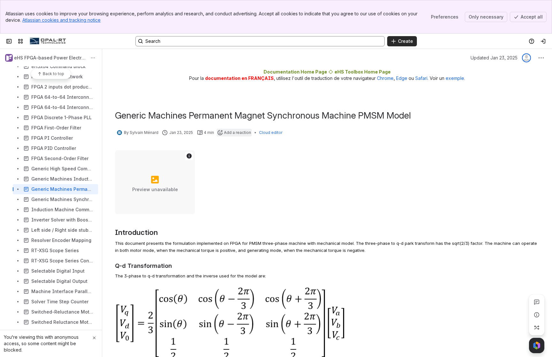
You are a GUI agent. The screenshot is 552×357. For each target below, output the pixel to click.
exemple (455, 78)
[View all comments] (537, 302)
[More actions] (93, 58)
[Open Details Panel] (537, 315)
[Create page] (537, 327)
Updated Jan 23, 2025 (494, 57)
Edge (401, 78)
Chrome (385, 78)
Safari (421, 78)
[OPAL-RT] (48, 41)
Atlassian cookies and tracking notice (61, 20)
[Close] (94, 338)
